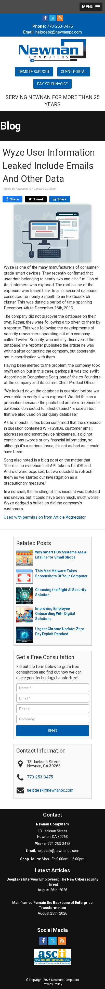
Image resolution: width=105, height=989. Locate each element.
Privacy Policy (52, 984)
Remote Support (34, 72)
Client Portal (73, 72)
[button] (91, 7)
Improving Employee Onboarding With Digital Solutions (55, 614)
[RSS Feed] (60, 18)
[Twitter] (52, 18)
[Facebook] (45, 18)
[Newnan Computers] (52, 50)
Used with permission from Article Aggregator (45, 517)
